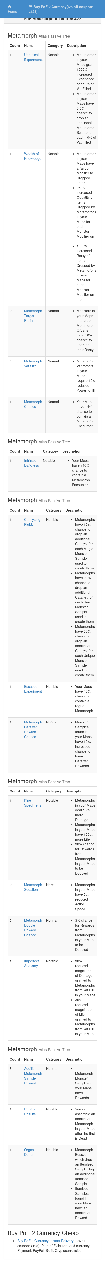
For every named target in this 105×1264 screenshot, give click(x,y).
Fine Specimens (32, 803)
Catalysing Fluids (32, 522)
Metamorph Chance (33, 404)
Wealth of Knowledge (32, 156)
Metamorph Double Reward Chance (33, 927)
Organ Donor (29, 1152)
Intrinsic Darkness (31, 463)
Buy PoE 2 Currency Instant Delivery (45, 1240)
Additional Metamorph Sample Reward (33, 1075)
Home (12, 11)
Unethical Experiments (33, 57)
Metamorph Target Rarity (33, 315)
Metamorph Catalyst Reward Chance (33, 729)
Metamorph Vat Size (33, 363)
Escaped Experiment (33, 689)
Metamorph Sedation (33, 887)
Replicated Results (32, 1111)
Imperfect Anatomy (31, 963)
